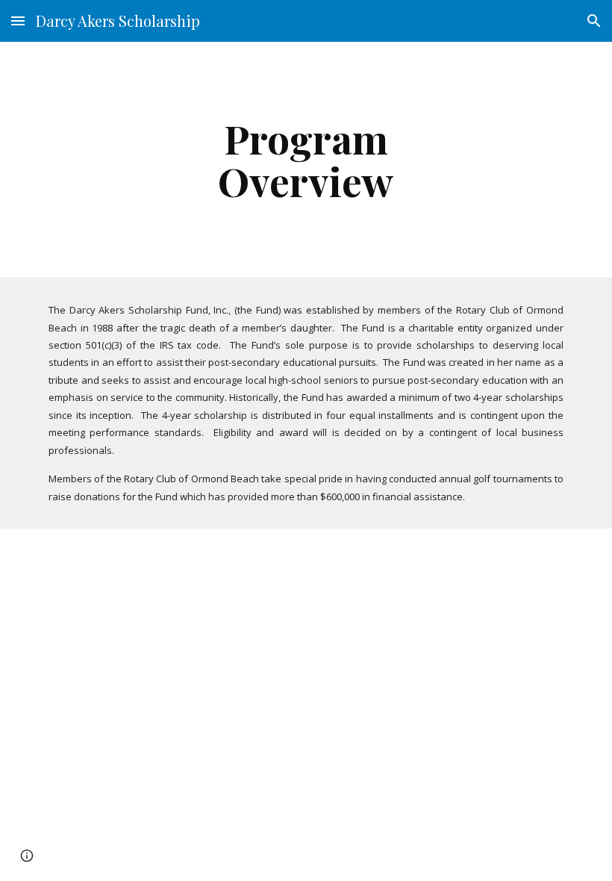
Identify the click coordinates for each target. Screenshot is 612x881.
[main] (306, 159)
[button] (18, 20)
